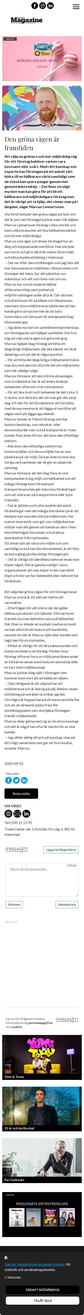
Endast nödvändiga (42, 1290)
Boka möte (21, 793)
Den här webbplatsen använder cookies (34, 1264)
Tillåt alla (43, 1300)
